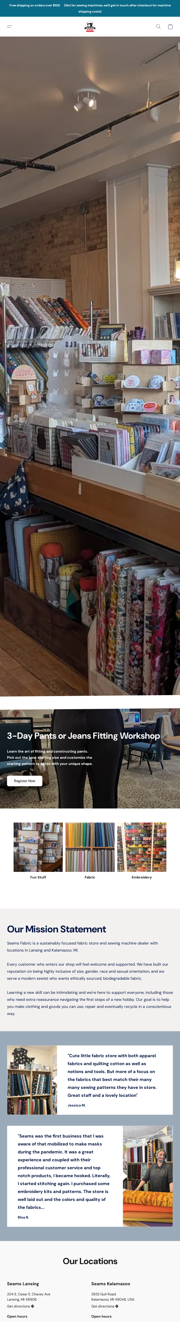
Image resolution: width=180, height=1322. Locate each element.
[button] (90, 26)
